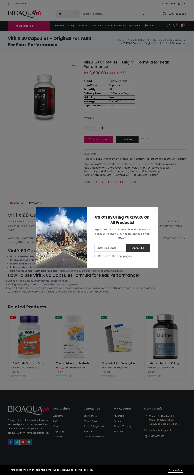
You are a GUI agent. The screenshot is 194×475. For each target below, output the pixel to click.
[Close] (155, 210)
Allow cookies (175, 470)
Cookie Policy (86, 469)
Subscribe (138, 248)
